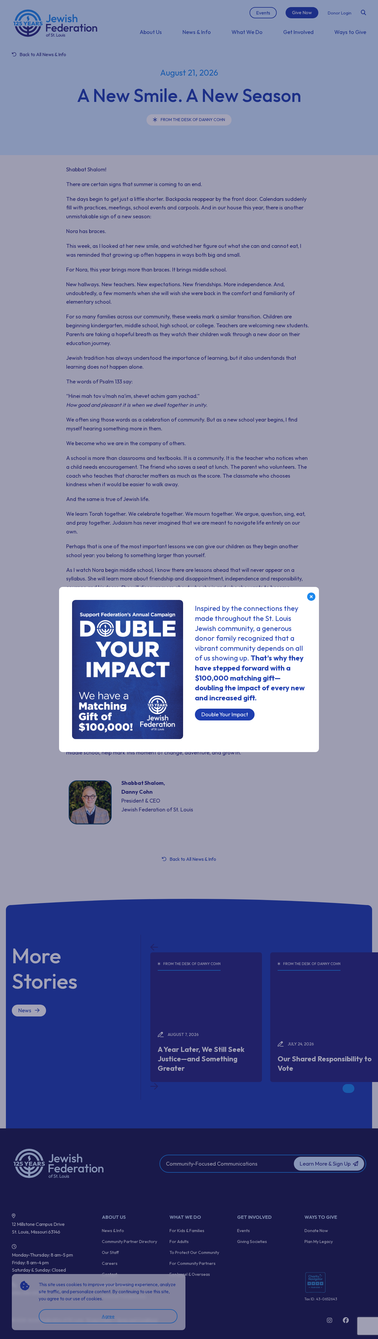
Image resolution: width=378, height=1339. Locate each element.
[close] (311, 596)
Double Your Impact (224, 714)
